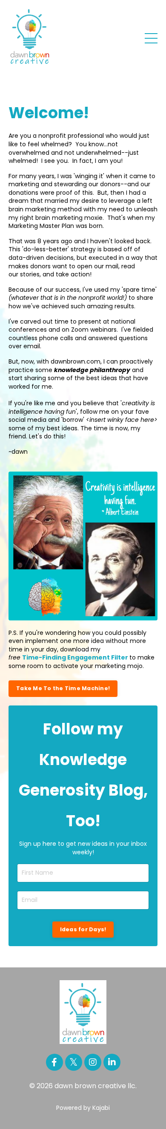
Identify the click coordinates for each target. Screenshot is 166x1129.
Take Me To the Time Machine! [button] (63, 688)
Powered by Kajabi (83, 1107)
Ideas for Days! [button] (83, 929)
